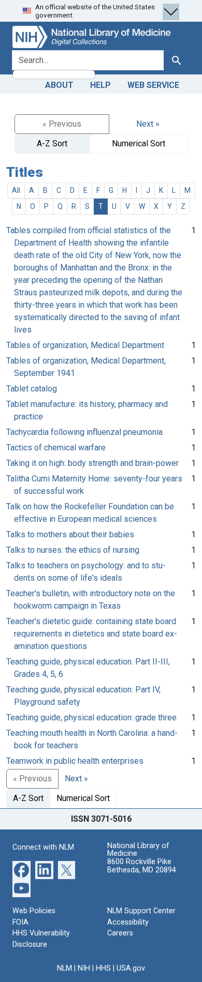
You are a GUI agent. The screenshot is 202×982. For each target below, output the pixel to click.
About (59, 85)
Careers (120, 933)
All (16, 190)
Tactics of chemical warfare (56, 447)
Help (100, 85)
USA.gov (131, 968)
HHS (103, 968)
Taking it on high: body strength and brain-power (92, 463)
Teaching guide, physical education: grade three (91, 717)
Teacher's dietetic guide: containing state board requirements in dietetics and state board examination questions (91, 633)
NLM (64, 968)
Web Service (153, 85)
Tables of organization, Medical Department (85, 345)
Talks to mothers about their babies (70, 534)
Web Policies (33, 911)
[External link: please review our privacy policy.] (21, 869)
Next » (148, 124)
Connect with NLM (43, 847)
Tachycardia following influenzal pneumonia (84, 432)
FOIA (20, 922)
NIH (84, 968)
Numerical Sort (138, 143)
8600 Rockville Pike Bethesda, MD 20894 (141, 865)
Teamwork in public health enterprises (74, 761)
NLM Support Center (141, 911)
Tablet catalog (31, 389)
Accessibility (128, 922)
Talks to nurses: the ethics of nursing (72, 550)
